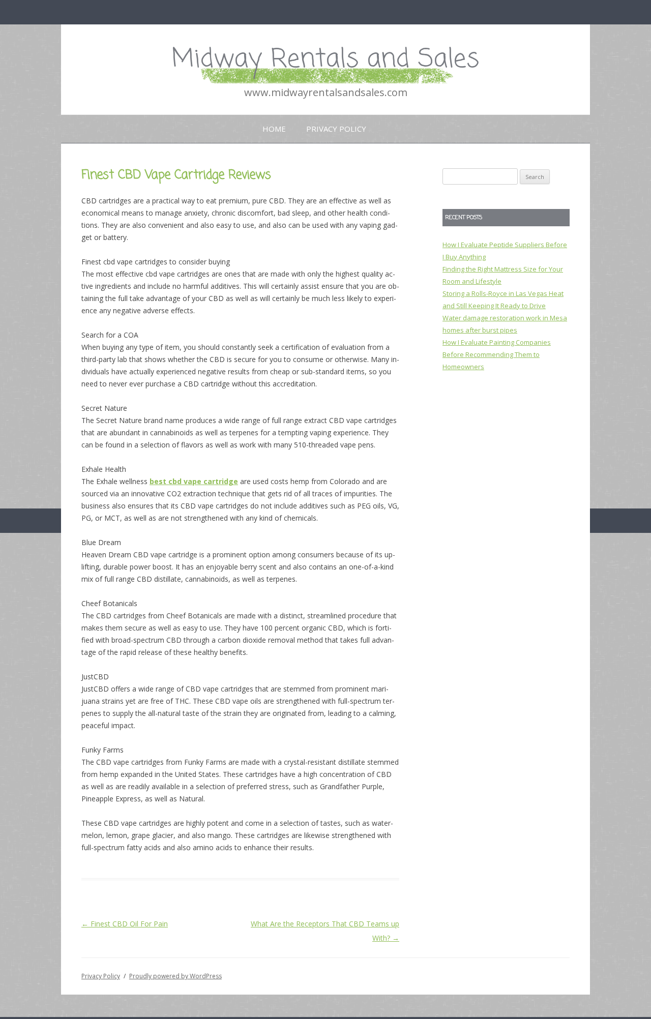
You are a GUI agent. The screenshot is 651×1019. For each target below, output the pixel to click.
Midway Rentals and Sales (325, 60)
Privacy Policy (336, 129)
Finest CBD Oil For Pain (124, 923)
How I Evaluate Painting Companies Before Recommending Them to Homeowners (496, 354)
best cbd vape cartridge (194, 481)
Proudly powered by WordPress (175, 976)
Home (274, 129)
